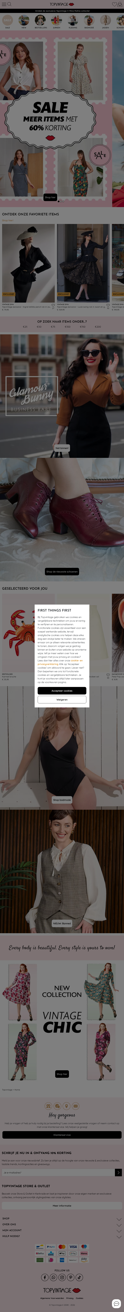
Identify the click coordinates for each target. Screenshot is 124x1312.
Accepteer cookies (62, 690)
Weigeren (62, 699)
